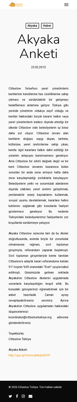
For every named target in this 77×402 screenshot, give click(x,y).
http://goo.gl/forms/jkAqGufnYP (29, 355)
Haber (47, 25)
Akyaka (32, 25)
